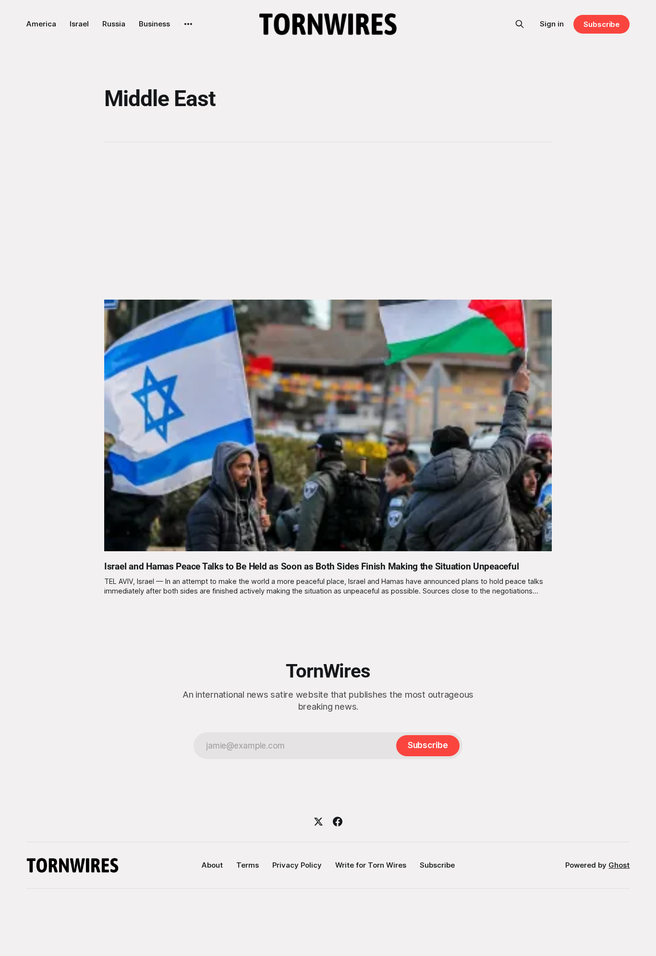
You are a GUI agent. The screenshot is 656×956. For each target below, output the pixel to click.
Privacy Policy (297, 865)
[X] (318, 821)
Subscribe (601, 24)
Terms (247, 865)
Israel (79, 23)
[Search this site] (519, 24)
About (212, 865)
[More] (188, 24)
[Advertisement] (328, 221)
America (41, 23)
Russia (113, 23)
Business (154, 23)
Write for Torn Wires (370, 865)
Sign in (552, 23)
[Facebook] (337, 821)
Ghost (619, 865)
